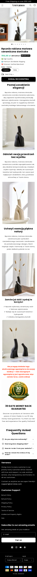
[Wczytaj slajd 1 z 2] (14, 44)
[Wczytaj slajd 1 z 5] (19, 44)
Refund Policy (6, 499)
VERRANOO (21, 574)
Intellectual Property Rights (11, 514)
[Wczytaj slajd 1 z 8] (25, 44)
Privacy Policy (6, 507)
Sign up (18, 540)
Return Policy (6, 495)
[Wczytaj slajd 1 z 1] (12, 44)
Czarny (6, 70)
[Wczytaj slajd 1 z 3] (16, 44)
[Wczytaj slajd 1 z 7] (23, 44)
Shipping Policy (7, 503)
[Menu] (2, 5)
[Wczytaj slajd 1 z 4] (18, 44)
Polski (26, 560)
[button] (30, 5)
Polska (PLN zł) (12, 560)
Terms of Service (7, 510)
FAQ (2, 518)
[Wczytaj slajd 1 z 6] (21, 44)
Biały (15, 70)
